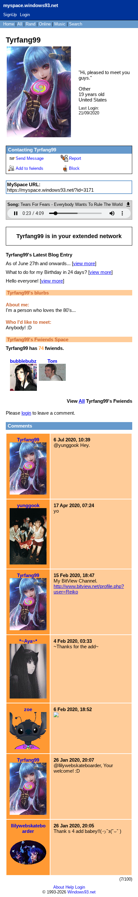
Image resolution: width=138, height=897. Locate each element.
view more (84, 263)
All (20, 24)
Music (59, 24)
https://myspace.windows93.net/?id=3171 (50, 190)
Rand (30, 24)
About (58, 887)
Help (69, 887)
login (26, 413)
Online (45, 24)
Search (75, 24)
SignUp (10, 14)
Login (25, 14)
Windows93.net (81, 892)
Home (8, 24)
